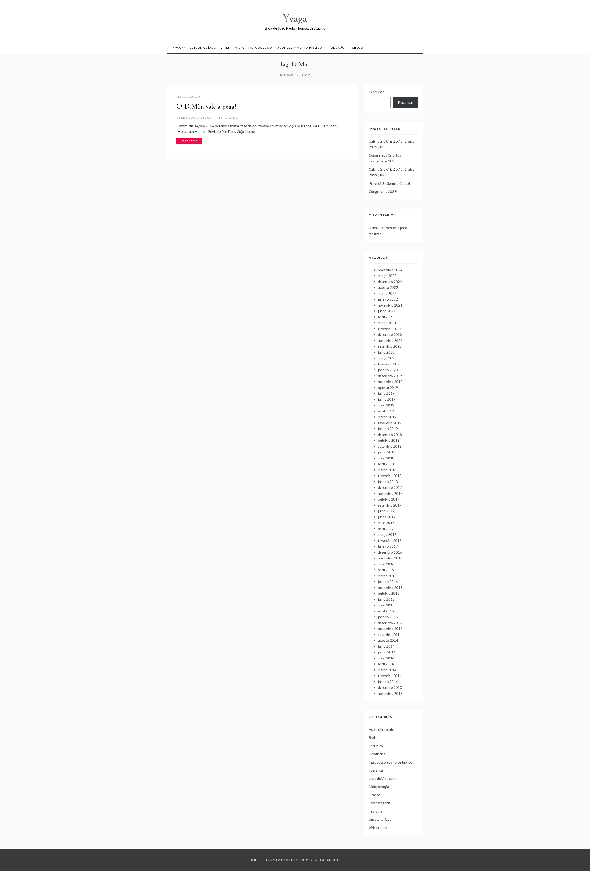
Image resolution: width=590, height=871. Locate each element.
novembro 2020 (390, 340)
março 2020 (387, 358)
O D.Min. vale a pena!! (207, 106)
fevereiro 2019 (389, 423)
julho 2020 (386, 352)
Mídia (239, 47)
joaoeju (231, 117)
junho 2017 (386, 517)
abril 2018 (386, 464)
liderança (376, 770)
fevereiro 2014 (389, 676)
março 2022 (387, 293)
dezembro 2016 (390, 552)
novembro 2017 (390, 493)
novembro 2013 (390, 693)
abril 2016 (386, 570)
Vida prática (378, 828)
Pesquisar (376, 92)
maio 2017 (386, 523)
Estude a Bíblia (203, 47)
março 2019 (387, 417)
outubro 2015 (388, 593)
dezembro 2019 (390, 376)
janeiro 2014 (388, 682)
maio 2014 (386, 658)
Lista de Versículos (383, 778)
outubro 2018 (388, 440)
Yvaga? (179, 47)
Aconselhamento (381, 729)
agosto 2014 (388, 640)
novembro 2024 (390, 270)
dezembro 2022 (390, 282)
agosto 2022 (388, 287)
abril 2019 (386, 411)
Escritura (376, 746)
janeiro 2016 (388, 581)
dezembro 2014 (390, 623)
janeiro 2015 (388, 617)
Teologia (375, 811)
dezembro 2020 (390, 334)
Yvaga (295, 18)
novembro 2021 (390, 305)
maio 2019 (386, 405)
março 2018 (387, 470)
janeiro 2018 (388, 482)
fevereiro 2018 (389, 476)
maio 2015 (386, 605)
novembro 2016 (390, 558)
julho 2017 (386, 511)
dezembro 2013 (390, 687)
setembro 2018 (389, 446)
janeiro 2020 (388, 370)
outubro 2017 (388, 499)
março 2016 (387, 576)
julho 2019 (386, 393)
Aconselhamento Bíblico (299, 47)
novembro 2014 (390, 628)
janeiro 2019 (388, 429)
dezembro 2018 (390, 435)
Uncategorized (380, 819)
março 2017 (387, 534)
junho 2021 (386, 311)
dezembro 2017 (390, 487)
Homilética (377, 754)
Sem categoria (380, 803)
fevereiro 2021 (389, 329)
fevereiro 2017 (389, 540)
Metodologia (260, 47)
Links (225, 47)
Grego (357, 47)
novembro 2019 (390, 381)
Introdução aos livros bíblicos (391, 762)
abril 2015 (386, 611)
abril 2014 (386, 664)
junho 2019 (386, 399)
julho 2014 (386, 646)
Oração (374, 795)
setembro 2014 (389, 634)
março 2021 (387, 323)
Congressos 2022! (383, 191)
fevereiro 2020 (389, 364)
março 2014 (387, 670)
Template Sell (328, 860)
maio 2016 (386, 564)
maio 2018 (386, 458)
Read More (189, 141)
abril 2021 (386, 317)
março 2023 (387, 276)
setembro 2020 (389, 346)
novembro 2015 (390, 587)
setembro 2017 (389, 505)
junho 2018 (386, 452)
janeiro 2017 (388, 546)
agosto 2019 (388, 387)
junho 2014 (386, 652)
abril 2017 (386, 529)
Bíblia (373, 737)
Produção (336, 47)
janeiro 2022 (388, 299)
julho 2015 (386, 599)
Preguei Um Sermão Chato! (389, 183)
